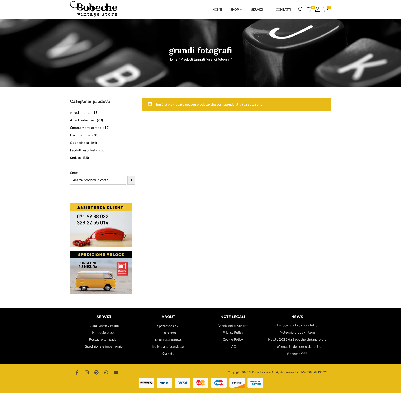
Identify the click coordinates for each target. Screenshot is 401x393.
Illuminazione (80, 135)
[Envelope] (115, 372)
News (297, 316)
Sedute (75, 157)
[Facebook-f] (77, 372)
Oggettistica (79, 142)
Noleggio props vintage (297, 332)
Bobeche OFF (297, 353)
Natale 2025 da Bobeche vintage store (297, 339)
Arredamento (80, 112)
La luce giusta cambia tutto (297, 325)
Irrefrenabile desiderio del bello (297, 346)
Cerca (74, 173)
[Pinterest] (96, 372)
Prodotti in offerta (83, 150)
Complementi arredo (85, 127)
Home (173, 59)
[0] (309, 9)
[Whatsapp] (106, 372)
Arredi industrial (82, 120)
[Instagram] (86, 372)
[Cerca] (131, 180)
